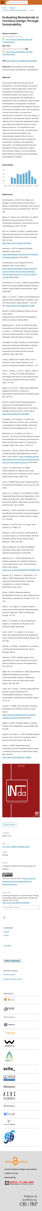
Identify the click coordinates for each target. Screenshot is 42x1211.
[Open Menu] (2, 2)
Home (4, 8)
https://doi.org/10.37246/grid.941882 (16, 243)
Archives (12, 8)
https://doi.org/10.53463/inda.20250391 (21, 61)
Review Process (9, 974)
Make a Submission (12, 961)
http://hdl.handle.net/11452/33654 (15, 414)
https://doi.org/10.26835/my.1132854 (16, 757)
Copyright (7, 945)
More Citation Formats (12, 907)
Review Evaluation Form (13, 979)
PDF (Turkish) (10, 824)
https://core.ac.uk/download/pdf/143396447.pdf (21, 570)
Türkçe (6, 935)
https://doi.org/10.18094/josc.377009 (20, 306)
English (6, 932)
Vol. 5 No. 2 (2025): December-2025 (14, 10)
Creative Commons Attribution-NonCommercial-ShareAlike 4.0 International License (19, 881)
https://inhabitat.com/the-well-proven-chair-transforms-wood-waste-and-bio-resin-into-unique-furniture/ (20, 459)
